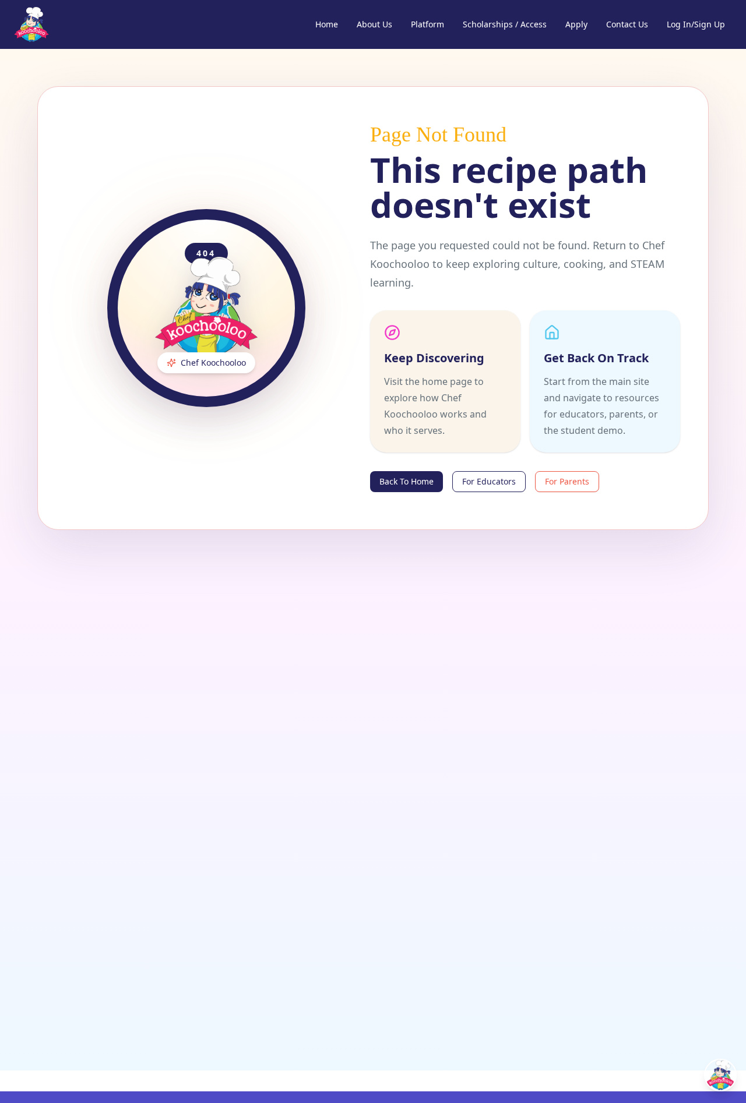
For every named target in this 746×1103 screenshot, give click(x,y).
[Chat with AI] (720, 1075)
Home (326, 24)
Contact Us (627, 24)
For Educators (489, 481)
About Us (374, 24)
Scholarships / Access (505, 24)
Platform (427, 24)
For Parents (567, 481)
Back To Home (406, 481)
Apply (576, 24)
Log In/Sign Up (696, 24)
